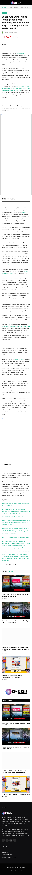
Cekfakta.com (5, 852)
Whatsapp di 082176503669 (9, 857)
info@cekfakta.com (7, 854)
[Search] (29, 3)
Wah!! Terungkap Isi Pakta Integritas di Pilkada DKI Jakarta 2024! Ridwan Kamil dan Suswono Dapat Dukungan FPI (16, 88)
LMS (16, 870)
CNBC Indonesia (19, 359)
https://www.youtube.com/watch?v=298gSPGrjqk (15, 537)
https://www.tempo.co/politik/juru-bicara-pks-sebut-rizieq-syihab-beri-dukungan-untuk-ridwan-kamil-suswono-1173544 (16, 522)
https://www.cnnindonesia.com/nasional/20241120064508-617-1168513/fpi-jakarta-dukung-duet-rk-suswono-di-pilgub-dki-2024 (16, 531)
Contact (21, 870)
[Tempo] (10, 37)
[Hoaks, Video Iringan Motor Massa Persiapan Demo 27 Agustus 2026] (16, 610)
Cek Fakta (23, 867)
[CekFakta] (16, 2)
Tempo (24, 212)
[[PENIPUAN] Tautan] (16, 664)
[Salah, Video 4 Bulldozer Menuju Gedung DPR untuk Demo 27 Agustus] (16, 583)
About (12, 870)
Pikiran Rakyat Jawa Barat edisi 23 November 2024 (16, 326)
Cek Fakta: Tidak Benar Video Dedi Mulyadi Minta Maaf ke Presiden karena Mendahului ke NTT (15, 649)
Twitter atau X (20, 53)
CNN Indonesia (12, 265)
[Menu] (3, 3)
